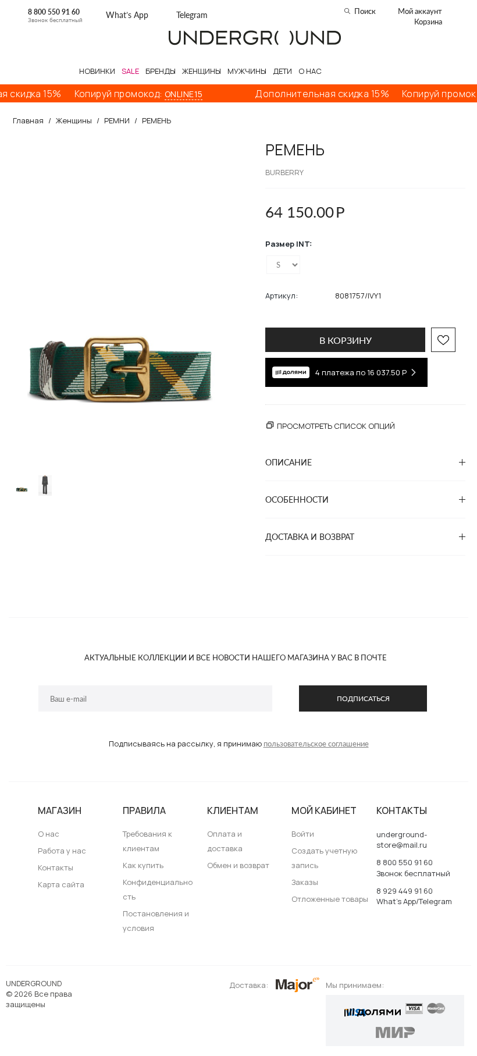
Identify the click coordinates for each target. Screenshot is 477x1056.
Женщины (74, 120)
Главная (28, 120)
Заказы (304, 882)
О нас (48, 834)
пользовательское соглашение (316, 743)
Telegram (192, 15)
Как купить (143, 865)
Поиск (365, 11)
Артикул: (281, 295)
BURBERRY (284, 172)
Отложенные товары (329, 899)
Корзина (428, 21)
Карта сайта (61, 884)
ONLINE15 (171, 93)
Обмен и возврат (238, 865)
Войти (302, 834)
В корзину (345, 340)
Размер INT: (288, 244)
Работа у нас (62, 850)
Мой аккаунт (420, 11)
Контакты (55, 867)
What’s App (127, 15)
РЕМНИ (117, 120)
